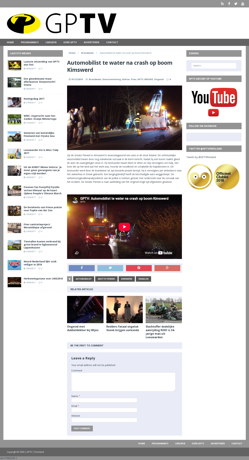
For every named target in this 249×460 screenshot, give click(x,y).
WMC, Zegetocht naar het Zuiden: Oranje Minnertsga (40, 117)
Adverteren (91, 42)
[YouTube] (243, 3)
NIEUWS (148, 79)
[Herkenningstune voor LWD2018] (14, 285)
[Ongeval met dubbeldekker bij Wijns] (85, 321)
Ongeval (159, 79)
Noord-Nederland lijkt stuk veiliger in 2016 (40, 263)
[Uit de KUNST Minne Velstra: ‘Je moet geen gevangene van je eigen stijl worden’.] (14, 173)
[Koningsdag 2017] (14, 105)
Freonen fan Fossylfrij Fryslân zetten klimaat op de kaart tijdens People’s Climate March (42, 190)
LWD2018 (51, 42)
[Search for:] (214, 66)
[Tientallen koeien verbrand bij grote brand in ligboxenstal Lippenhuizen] (14, 248)
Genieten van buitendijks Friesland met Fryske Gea (39, 134)
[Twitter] (236, 3)
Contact (112, 42)
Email (74, 405)
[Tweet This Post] (110, 268)
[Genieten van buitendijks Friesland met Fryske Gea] (14, 139)
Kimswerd (126, 278)
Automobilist (84, 278)
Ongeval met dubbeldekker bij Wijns (82, 328)
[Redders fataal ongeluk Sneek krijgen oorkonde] (124, 321)
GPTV (140, 79)
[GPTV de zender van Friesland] (124, 23)
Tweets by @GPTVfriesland (201, 157)
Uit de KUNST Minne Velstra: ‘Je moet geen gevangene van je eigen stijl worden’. (43, 170)
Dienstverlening (111, 79)
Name (75, 396)
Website (75, 415)
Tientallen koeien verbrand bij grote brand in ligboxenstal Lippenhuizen (42, 244)
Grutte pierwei (106, 278)
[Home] (222, 3)
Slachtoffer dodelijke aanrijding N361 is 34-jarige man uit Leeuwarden (160, 332)
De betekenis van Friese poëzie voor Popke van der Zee (43, 209)
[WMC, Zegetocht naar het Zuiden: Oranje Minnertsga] (14, 122)
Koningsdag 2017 (34, 98)
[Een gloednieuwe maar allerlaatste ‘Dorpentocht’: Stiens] (14, 85)
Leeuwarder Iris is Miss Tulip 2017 (41, 151)
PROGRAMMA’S (30, 42)
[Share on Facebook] (82, 268)
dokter (126, 79)
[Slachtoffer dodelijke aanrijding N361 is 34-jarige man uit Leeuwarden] (164, 321)
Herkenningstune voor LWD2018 (43, 278)
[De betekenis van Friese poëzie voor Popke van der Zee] (14, 213)
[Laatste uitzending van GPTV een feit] (14, 68)
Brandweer (95, 79)
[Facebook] (229, 3)
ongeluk (143, 278)
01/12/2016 (77, 79)
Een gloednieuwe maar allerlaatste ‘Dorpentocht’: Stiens (40, 81)
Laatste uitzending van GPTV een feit (41, 63)
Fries (133, 79)
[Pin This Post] (139, 268)
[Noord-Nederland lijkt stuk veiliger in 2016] (14, 268)
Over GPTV (70, 42)
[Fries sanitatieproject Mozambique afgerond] (14, 231)
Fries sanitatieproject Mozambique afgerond (38, 226)
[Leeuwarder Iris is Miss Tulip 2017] (14, 156)
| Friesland (38, 451)
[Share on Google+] (167, 268)
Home (10, 42)
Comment (76, 370)
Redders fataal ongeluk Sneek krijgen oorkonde (122, 328)
